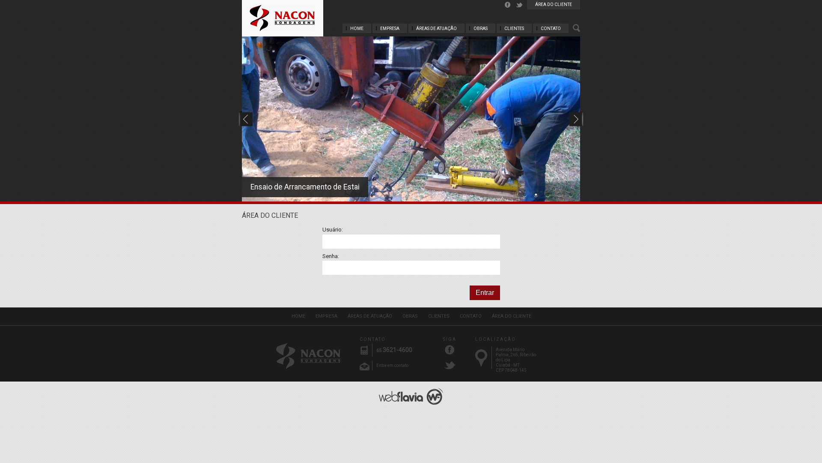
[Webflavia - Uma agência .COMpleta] (411, 396)
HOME (356, 28)
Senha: (330, 256)
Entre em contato (392, 365)
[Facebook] (507, 5)
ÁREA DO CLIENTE (553, 4)
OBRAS (481, 28)
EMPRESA (389, 28)
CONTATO (551, 28)
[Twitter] (519, 5)
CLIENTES (514, 28)
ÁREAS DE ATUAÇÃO (436, 28)
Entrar (485, 292)
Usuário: (332, 229)
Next (575, 115)
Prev (246, 115)
